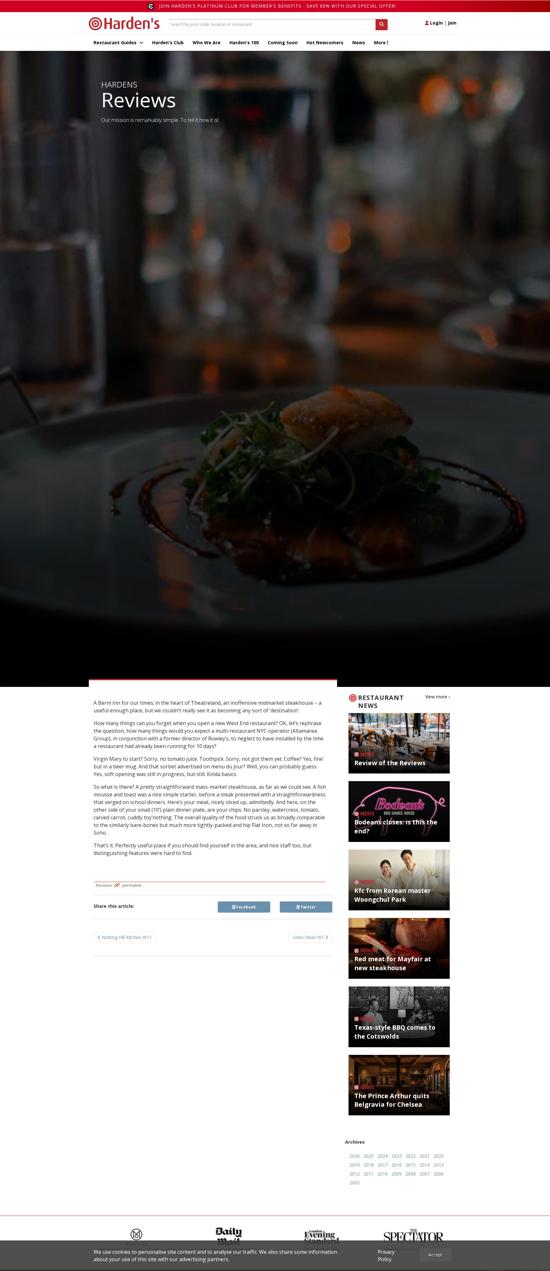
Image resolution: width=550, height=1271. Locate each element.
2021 (425, 1156)
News (358, 42)
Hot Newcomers (325, 42)
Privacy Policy (386, 1255)
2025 (368, 1156)
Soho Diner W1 (309, 937)
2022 (410, 1156)
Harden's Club (168, 42)
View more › (437, 697)
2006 (439, 1174)
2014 (425, 1165)
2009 (396, 1174)
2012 (354, 1174)
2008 (410, 1174)
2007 (425, 1174)
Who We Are (207, 42)
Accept (435, 1255)
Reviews (104, 885)
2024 (382, 1156)
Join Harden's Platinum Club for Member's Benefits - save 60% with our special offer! (277, 6)
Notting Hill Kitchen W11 (126, 937)
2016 (396, 1165)
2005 (354, 1183)
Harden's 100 (244, 42)
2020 (439, 1156)
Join (452, 23)
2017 (382, 1165)
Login (436, 23)
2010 (382, 1174)
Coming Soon (283, 42)
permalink (132, 885)
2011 (368, 1174)
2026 (354, 1156)
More (380, 42)
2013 (439, 1165)
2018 (368, 1165)
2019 (354, 1165)
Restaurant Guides (116, 42)
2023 (396, 1156)
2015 (410, 1165)
